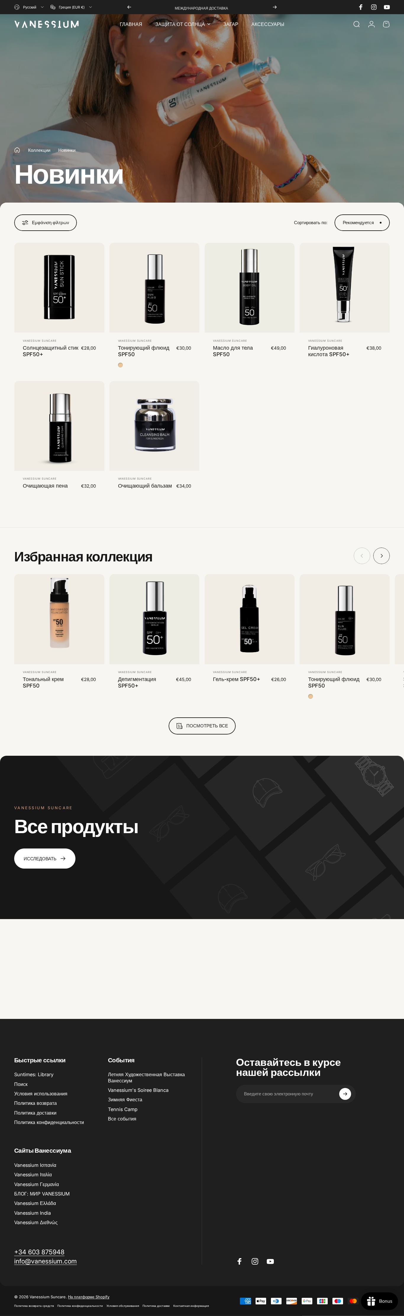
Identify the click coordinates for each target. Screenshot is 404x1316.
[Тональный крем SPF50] (59, 619)
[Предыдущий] (129, 7)
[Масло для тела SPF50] (250, 288)
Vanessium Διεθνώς (36, 1222)
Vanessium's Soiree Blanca (138, 1090)
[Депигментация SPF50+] (154, 619)
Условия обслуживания (122, 1306)
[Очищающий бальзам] (154, 426)
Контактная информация (191, 1306)
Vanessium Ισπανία (35, 1165)
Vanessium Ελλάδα (35, 1203)
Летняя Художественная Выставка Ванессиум (146, 1077)
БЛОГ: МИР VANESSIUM (42, 1194)
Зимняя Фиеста (125, 1099)
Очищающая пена (45, 486)
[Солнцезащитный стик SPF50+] (59, 288)
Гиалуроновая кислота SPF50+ (329, 351)
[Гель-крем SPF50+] (250, 619)
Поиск (21, 1084)
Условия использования (40, 1094)
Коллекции (39, 150)
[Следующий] (274, 7)
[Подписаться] (345, 1094)
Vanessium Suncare (39, 340)
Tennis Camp (123, 1109)
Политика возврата (35, 1103)
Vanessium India (32, 1213)
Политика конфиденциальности (49, 1122)
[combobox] (29, 7)
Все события (122, 1119)
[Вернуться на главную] (17, 150)
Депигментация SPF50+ (137, 682)
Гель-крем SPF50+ (236, 679)
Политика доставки (35, 1113)
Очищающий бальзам (145, 486)
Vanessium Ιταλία (33, 1174)
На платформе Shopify (88, 1296)
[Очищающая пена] (59, 426)
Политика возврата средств (34, 1306)
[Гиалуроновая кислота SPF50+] (345, 288)
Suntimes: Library (34, 1074)
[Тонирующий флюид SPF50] (154, 288)
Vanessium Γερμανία (36, 1184)
